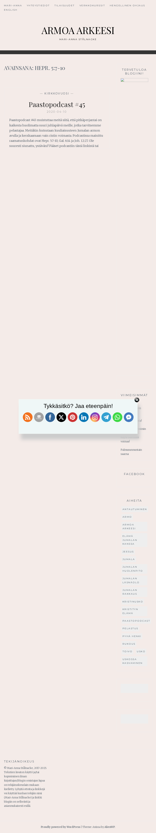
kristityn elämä (130, 611)
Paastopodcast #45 (57, 104)
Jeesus (128, 551)
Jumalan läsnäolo (131, 580)
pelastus (130, 628)
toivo (128, 651)
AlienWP (109, 827)
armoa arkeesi (129, 526)
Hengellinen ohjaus (127, 5)
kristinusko (133, 601)
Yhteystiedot (38, 5)
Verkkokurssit (92, 5)
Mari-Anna (13, 5)
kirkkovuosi (56, 93)
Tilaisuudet (64, 5)
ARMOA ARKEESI (78, 30)
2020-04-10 (57, 111)
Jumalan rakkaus (130, 592)
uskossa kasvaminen (133, 661)
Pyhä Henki (132, 636)
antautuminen (135, 509)
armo (127, 516)
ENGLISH (11, 9)
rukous (129, 643)
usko (141, 651)
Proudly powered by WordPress (60, 827)
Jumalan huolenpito (133, 568)
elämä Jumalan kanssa (130, 540)
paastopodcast (136, 620)
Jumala (129, 559)
